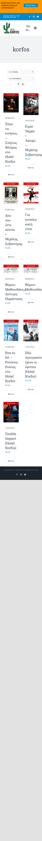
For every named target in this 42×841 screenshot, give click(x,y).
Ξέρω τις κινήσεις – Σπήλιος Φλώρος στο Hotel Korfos (11, 143)
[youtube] (38, 17)
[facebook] (30, 17)
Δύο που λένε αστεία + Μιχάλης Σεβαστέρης (13, 229)
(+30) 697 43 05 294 (9, 17)
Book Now (31, 5)
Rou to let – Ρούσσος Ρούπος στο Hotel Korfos (11, 367)
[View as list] (23, 84)
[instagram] (34, 17)
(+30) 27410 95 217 (11, 16)
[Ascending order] (32, 72)
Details (12, 175)
